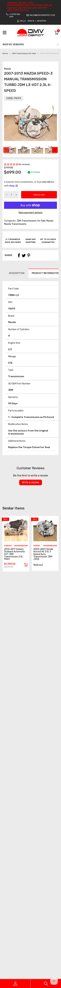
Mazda (7, 68)
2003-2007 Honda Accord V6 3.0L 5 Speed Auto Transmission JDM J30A (43, 554)
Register (41, 21)
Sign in (31, 21)
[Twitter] (24, 255)
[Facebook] (19, 255)
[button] (11, 164)
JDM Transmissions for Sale (30, 220)
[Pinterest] (29, 255)
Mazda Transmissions (15, 224)
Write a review (30, 482)
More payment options (30, 212)
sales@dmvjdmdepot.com (42, 15)
